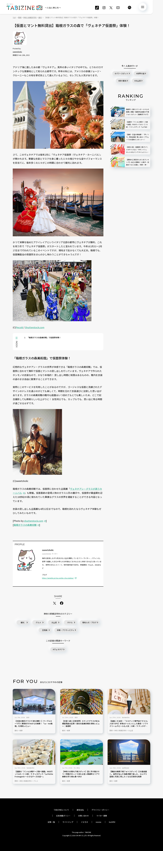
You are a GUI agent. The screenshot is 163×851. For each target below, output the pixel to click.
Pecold (19, 327)
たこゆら (77, 768)
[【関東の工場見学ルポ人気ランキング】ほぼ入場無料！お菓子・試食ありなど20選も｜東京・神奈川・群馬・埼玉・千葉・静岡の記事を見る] (118, 162)
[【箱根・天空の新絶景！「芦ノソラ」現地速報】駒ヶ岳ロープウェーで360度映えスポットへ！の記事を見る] (118, 137)
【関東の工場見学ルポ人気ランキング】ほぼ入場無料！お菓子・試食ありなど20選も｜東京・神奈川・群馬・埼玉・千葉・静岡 (137, 162)
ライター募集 (101, 815)
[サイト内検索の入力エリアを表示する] (129, 7)
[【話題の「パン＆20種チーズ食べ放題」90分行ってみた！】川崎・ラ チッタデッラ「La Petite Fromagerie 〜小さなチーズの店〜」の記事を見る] (34, 752)
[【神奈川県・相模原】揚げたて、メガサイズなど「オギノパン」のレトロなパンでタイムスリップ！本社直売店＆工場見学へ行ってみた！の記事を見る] (118, 149)
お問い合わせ (83, 815)
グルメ (38, 622)
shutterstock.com (33, 520)
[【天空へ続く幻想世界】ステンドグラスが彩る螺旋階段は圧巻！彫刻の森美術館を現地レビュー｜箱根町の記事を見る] (81, 701)
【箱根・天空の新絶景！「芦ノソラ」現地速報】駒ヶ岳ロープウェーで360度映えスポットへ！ (137, 137)
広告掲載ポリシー (63, 815)
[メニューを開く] (142, 7)
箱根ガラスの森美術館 (25, 524)
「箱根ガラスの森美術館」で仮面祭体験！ (42, 337)
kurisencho (126, 717)
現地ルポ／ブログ (89, 622)
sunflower (125, 768)
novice (98, 822)
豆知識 (44, 630)
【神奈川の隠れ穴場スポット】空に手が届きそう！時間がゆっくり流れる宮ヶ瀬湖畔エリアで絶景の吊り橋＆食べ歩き (81, 774)
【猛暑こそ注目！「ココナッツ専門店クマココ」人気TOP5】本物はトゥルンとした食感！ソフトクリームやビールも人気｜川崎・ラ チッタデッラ (129, 723)
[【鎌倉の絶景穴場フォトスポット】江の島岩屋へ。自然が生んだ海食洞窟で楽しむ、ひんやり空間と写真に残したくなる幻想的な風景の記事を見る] (129, 752)
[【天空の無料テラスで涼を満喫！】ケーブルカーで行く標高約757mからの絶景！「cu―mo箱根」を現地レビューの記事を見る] (34, 701)
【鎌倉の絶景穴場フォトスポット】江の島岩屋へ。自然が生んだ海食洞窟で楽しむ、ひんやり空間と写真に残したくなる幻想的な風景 (128, 774)
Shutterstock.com (34, 327)
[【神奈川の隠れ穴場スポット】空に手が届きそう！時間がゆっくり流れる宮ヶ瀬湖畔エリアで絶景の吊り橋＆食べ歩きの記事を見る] (81, 752)
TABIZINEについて (61, 810)
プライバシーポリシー (100, 810)
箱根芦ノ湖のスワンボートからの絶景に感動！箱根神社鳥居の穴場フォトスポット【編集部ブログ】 (137, 111)
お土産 (54, 622)
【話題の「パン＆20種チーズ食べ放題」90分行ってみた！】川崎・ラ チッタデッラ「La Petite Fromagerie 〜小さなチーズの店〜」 (34, 774)
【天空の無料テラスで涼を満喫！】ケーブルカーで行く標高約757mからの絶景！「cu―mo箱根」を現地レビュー (33, 723)
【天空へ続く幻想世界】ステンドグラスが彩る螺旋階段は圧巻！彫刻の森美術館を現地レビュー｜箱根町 (81, 723)
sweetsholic (17, 51)
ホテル (70, 622)
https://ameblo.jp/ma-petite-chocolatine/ (58, 578)
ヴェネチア (58, 649)
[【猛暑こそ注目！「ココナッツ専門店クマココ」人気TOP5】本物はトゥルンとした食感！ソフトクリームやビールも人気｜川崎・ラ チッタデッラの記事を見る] (129, 701)
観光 (22, 622)
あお (27, 717)
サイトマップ (68, 822)
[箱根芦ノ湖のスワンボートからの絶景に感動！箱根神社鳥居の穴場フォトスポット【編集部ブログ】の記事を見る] (118, 112)
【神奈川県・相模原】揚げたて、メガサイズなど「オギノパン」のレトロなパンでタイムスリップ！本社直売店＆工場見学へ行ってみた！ (137, 149)
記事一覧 (51, 822)
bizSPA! (112, 822)
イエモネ (84, 822)
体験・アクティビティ (65, 630)
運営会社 (80, 810)
